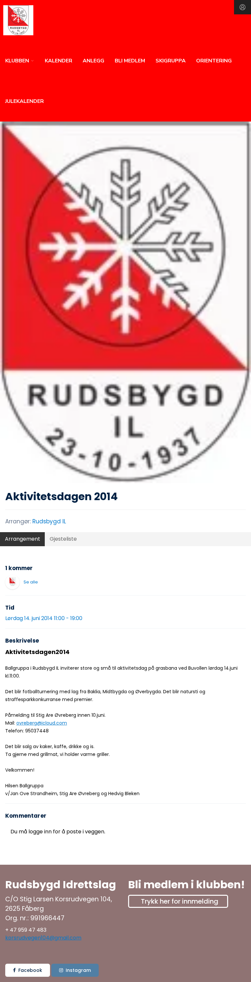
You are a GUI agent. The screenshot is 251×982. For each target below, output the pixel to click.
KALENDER (58, 60)
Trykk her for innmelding (179, 901)
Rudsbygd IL (49, 521)
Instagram (78, 970)
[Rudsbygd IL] (12, 582)
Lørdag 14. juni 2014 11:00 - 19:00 (43, 618)
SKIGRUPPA (171, 60)
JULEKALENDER (24, 101)
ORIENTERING (214, 60)
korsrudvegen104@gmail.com (43, 937)
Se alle (31, 582)
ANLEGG (93, 60)
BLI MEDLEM (130, 60)
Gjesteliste (63, 539)
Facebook (30, 970)
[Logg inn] (242, 7)
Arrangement (22, 539)
